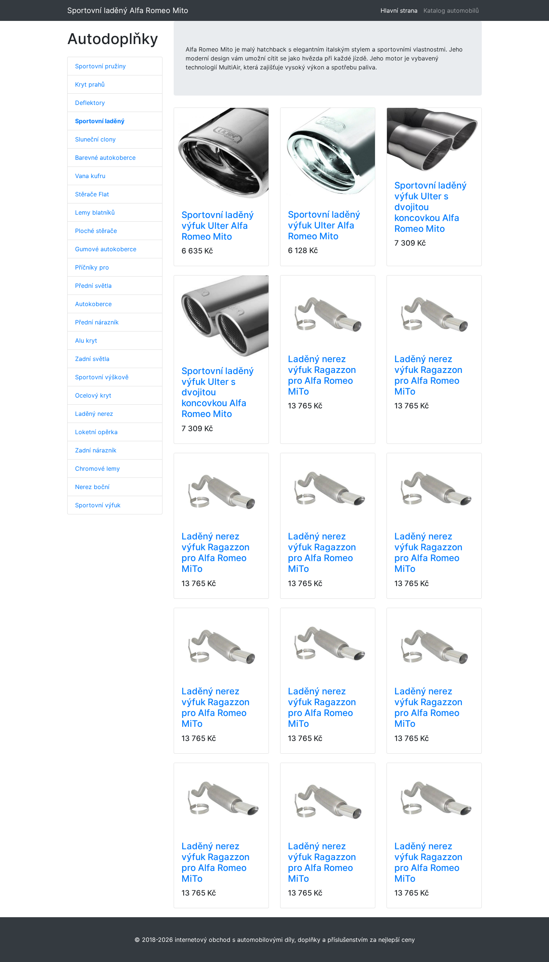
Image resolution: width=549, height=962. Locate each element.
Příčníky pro (92, 267)
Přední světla (93, 285)
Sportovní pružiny (100, 66)
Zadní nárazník (96, 450)
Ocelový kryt (93, 395)
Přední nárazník (97, 322)
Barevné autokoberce (105, 157)
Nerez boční (92, 487)
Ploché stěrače (96, 230)
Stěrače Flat (92, 194)
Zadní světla (92, 358)
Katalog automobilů (451, 10)
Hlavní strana (401, 10)
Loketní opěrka (96, 432)
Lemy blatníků (95, 212)
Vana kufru (90, 176)
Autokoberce (93, 304)
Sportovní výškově (101, 377)
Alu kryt (86, 340)
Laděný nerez (94, 413)
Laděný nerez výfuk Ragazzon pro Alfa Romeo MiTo (322, 375)
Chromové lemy (97, 468)
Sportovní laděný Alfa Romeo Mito (127, 10)
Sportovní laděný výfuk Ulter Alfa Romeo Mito (218, 225)
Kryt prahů (90, 84)
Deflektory (90, 102)
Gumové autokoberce (105, 249)
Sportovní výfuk (98, 505)
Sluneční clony (95, 139)
